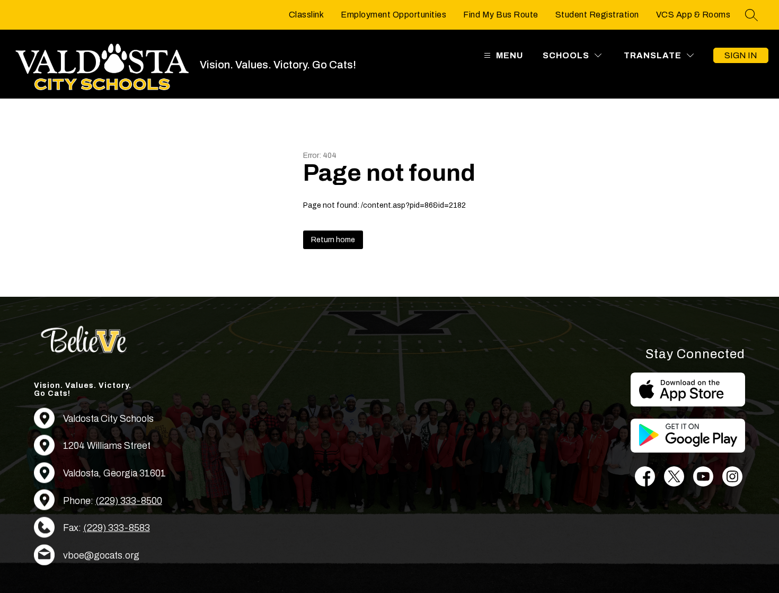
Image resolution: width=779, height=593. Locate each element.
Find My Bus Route (500, 14)
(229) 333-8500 (128, 500)
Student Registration (597, 14)
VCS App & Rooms (693, 14)
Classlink (306, 14)
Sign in (740, 55)
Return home (333, 240)
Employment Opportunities (393, 14)
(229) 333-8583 (116, 528)
